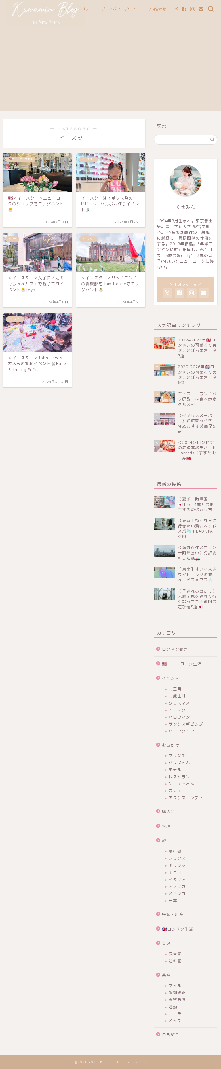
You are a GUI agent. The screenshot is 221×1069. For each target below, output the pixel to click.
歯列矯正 (177, 992)
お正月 (175, 689)
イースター (179, 710)
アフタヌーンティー (188, 797)
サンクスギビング (186, 724)
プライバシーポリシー (120, 9)
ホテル (175, 769)
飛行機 (175, 851)
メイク (175, 1020)
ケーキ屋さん (182, 783)
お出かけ (170, 745)
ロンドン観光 (175, 649)
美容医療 (177, 999)
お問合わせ (157, 9)
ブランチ (177, 755)
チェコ (175, 872)
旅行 (166, 840)
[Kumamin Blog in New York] (45, 25)
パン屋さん (179, 762)
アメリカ (177, 886)
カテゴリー (83, 9)
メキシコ (177, 893)
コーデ (175, 1013)
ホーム (60, 9)
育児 (166, 943)
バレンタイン (182, 731)
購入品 (168, 811)
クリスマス (179, 703)
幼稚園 (175, 961)
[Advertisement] (110, 70)
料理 (166, 826)
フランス (177, 858)
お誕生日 (177, 695)
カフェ (175, 790)
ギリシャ (177, 865)
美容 (166, 975)
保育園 (175, 954)
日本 (173, 900)
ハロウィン (179, 717)
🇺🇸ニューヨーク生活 (182, 664)
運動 (173, 1006)
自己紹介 (170, 1034)
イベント (170, 678)
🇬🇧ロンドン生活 (177, 929)
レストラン (179, 776)
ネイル (175, 985)
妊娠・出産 (173, 914)
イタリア (177, 879)
